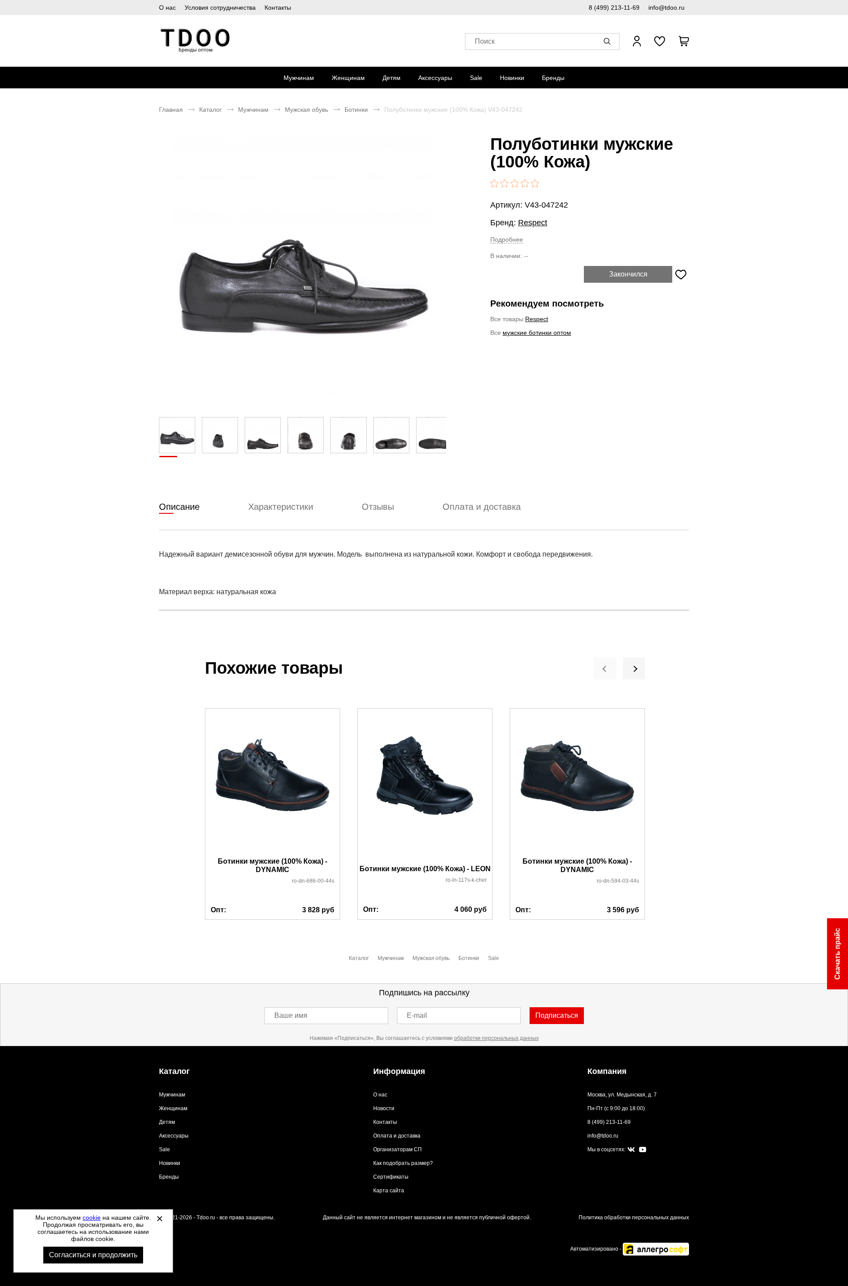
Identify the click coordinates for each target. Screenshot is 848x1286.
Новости (383, 1108)
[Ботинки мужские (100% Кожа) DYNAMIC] (272, 783)
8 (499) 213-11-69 (614, 7)
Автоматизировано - (596, 1249)
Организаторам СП (397, 1149)
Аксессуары (435, 77)
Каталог (210, 109)
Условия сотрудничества (220, 7)
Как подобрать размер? (403, 1163)
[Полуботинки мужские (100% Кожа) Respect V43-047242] (302, 265)
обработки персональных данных (496, 1038)
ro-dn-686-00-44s (313, 881)
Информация (399, 1071)
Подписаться (556, 1015)
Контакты (278, 7)
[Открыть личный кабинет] (637, 41)
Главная (171, 109)
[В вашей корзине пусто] (683, 41)
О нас (167, 7)
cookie (92, 1217)
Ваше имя (290, 1015)
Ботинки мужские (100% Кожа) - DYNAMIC (272, 865)
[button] (608, 41)
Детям (391, 77)
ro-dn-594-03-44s (618, 881)
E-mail (417, 1015)
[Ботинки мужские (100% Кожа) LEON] (425, 787)
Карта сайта (388, 1190)
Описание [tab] (179, 507)
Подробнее (506, 239)
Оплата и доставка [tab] (482, 507)
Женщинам (348, 77)
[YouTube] (642, 1150)
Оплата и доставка (396, 1136)
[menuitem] (299, 78)
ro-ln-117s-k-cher (466, 880)
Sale (476, 77)
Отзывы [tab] (378, 507)
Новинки (512, 77)
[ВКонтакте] (631, 1150)
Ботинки (356, 109)
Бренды (553, 77)
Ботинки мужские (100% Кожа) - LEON (425, 869)
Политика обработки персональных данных (634, 1217)
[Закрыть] (159, 1218)
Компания (607, 1071)
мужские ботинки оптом (537, 332)
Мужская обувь (306, 109)
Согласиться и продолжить (93, 1255)
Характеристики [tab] (280, 507)
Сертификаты (391, 1177)
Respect (532, 222)
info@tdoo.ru (666, 7)
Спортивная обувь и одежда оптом (195, 40)
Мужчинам (299, 77)
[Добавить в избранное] (680, 274)
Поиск (485, 41)
